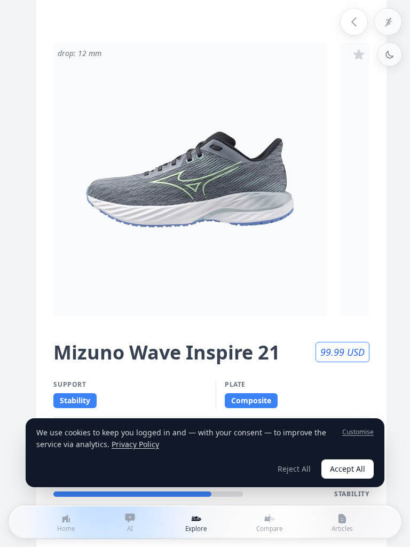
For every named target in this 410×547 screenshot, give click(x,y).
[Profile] (388, 22)
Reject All (294, 469)
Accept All (347, 469)
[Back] (354, 22)
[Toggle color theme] (389, 54)
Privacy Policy (135, 444)
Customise (358, 432)
